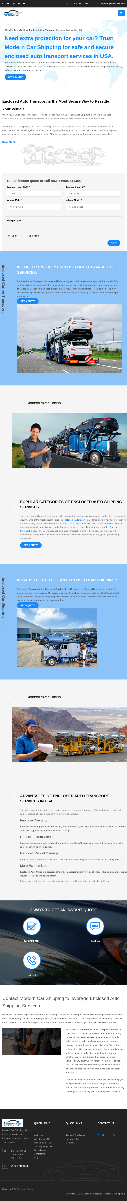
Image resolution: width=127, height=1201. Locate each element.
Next (114, 243)
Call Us (32, 975)
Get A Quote (15, 77)
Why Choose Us (42, 1139)
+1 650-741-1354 (79, 3)
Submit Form (31, 941)
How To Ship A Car (43, 1142)
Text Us (95, 941)
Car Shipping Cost (43, 1146)
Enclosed (34, 235)
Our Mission (40, 1150)
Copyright (70, 1142)
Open (14, 235)
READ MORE (8, 142)
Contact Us (39, 1153)
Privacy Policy (72, 1139)
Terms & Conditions (75, 1135)
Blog (36, 1157)
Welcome (38, 1135)
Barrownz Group (25, 1189)
